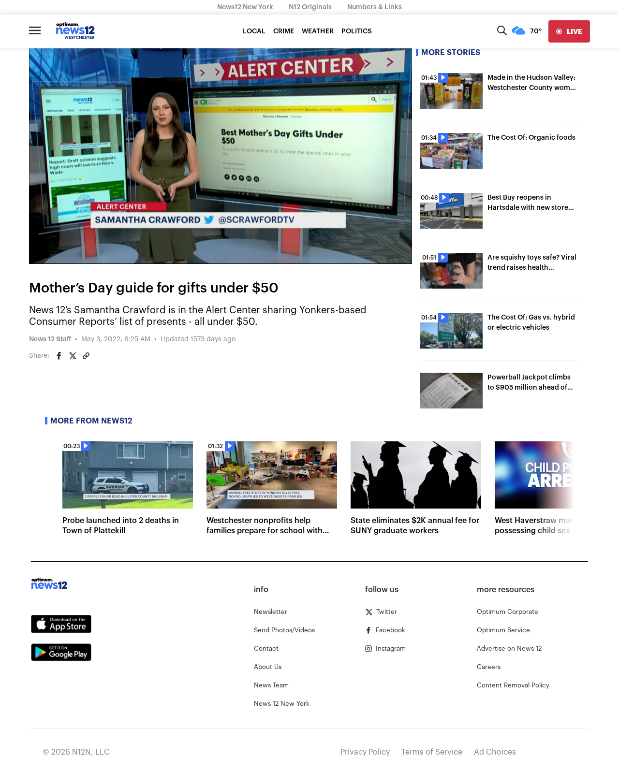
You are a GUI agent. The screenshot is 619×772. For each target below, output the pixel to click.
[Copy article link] (86, 356)
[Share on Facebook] (59, 356)
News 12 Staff (50, 339)
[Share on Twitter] (72, 356)
